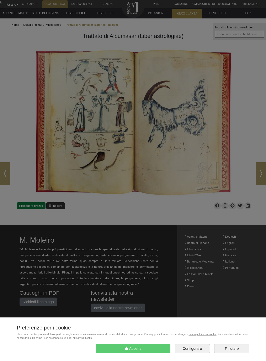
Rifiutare (232, 348)
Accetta (135, 348)
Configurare (192, 348)
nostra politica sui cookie (203, 334)
